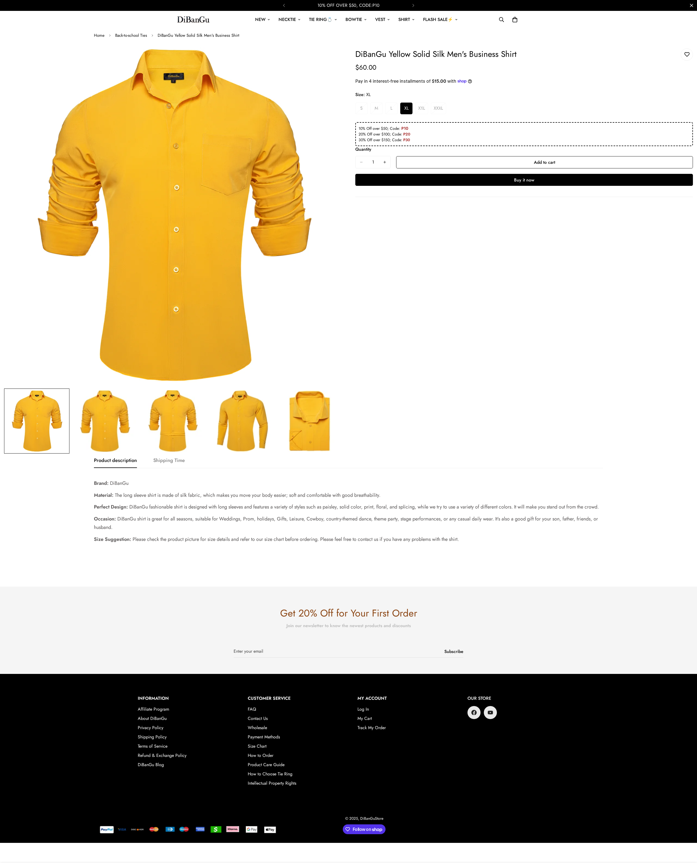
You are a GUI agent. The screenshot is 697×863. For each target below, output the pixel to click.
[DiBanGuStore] (194, 19)
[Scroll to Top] (686, 833)
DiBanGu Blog (151, 765)
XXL (423, 109)
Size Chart (257, 746)
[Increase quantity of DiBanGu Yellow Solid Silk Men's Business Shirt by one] (384, 162)
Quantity (363, 149)
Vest (380, 19)
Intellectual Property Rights (272, 783)
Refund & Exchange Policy (162, 755)
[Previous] (284, 5)
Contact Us (258, 718)
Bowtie (354, 19)
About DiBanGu (152, 718)
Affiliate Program (153, 709)
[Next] (413, 5)
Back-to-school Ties (131, 35)
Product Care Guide (266, 765)
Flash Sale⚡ (438, 19)
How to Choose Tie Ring (270, 774)
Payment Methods (264, 737)
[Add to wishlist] (687, 54)
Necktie (287, 19)
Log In (363, 709)
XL (408, 109)
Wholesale (257, 728)
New (260, 19)
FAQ (252, 709)
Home (99, 35)
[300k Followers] (474, 712)
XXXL (440, 109)
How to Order (260, 755)
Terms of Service (152, 746)
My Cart (364, 718)
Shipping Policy (152, 737)
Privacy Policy (150, 728)
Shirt (404, 19)
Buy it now (524, 180)
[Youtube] (490, 712)
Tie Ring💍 (320, 19)
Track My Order (371, 728)
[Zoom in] (330, 59)
